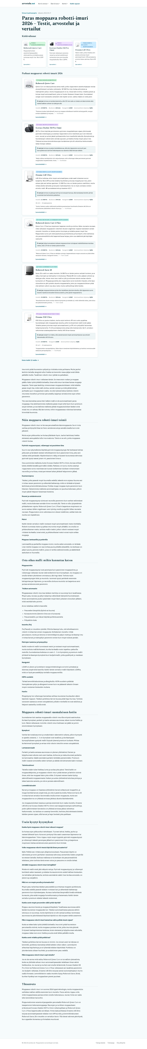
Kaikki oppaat (75, 4)
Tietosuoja (111, 1043)
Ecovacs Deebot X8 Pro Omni (59, 49)
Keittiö (65, 4)
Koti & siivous (43, 4)
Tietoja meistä (100, 1043)
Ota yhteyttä (121, 1043)
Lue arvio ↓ (27, 64)
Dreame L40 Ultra (82, 50)
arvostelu (28, 3)
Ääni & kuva (55, 4)
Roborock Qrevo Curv (33, 48)
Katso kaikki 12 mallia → (30, 360)
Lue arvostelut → (41, 117)
